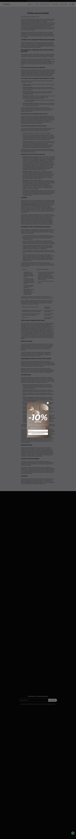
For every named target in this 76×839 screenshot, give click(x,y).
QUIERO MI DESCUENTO (38, 433)
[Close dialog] (48, 403)
